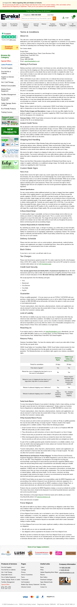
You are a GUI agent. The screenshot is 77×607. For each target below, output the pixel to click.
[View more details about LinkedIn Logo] (9, 587)
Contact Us (43, 587)
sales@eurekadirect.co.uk (32, 61)
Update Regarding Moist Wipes (49, 572)
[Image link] (10, 120)
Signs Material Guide (46, 582)
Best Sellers (43, 577)
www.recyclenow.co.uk (43, 497)
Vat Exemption (25, 582)
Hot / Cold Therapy (7, 82)
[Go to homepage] (10, 17)
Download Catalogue (9, 47)
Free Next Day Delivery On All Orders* (38, 11)
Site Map (43, 584)
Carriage (23, 570)
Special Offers (6, 61)
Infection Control (26, 587)
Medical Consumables (8, 86)
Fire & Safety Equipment (5, 99)
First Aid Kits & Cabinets (6, 72)
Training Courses (6, 112)
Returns (42, 574)
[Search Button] (54, 18)
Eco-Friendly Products (8, 108)
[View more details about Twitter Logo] (6, 587)
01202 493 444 (65, 570)
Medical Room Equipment (6, 90)
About (23, 567)
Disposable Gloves (6, 574)
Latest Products (6, 64)
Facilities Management (8, 94)
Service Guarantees (27, 574)
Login (67, 17)
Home (42, 567)
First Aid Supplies (7, 68)
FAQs (42, 570)
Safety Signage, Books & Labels (8, 104)
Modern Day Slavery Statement (30, 584)
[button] (65, 18)
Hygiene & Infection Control (7, 78)
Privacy (23, 572)
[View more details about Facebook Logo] (2, 587)
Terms (23, 577)
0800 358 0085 (66, 567)
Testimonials (10, 38)
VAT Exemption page (45, 264)
